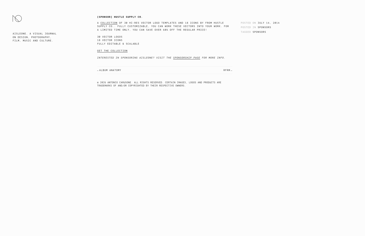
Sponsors (264, 27)
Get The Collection (112, 50)
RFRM (226, 70)
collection (109, 23)
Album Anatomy (110, 70)
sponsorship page (186, 57)
